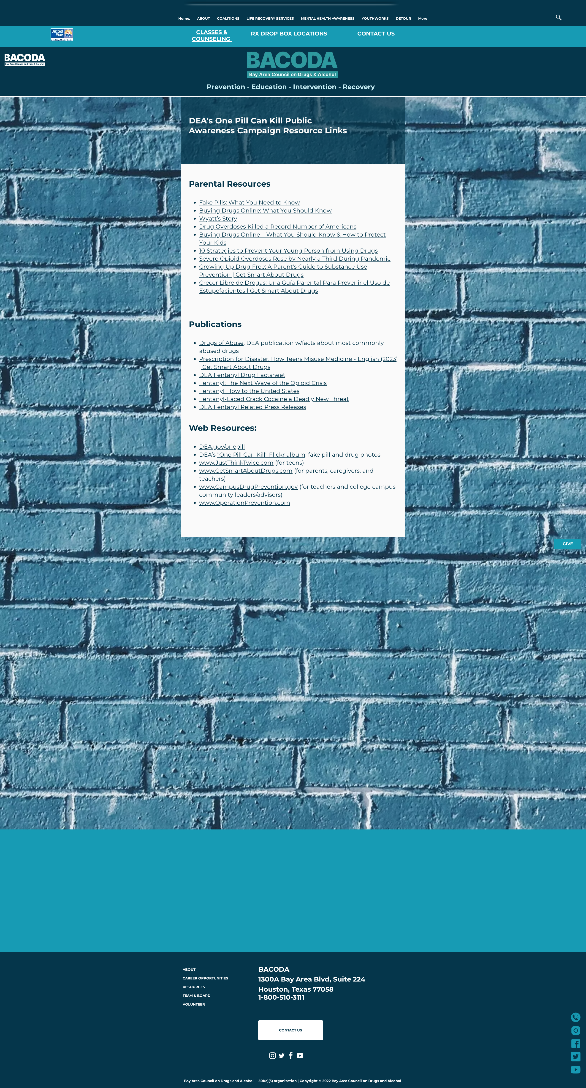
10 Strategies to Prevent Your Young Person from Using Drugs (288, 250)
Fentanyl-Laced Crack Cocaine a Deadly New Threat (274, 398)
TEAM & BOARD (196, 995)
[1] (575, 1030)
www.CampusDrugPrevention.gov (248, 486)
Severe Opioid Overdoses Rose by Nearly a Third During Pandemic (295, 258)
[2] (575, 1043)
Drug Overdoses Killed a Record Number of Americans (277, 226)
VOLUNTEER (194, 1004)
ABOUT (189, 969)
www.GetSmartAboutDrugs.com (246, 470)
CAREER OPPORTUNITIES (205, 978)
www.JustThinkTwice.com (236, 462)
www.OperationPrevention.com (244, 502)
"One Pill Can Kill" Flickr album (261, 454)
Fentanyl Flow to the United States (249, 390)
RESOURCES (194, 987)
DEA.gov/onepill (222, 446)
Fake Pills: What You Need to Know (249, 202)
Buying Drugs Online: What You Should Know (265, 210)
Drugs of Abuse (221, 342)
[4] (575, 1056)
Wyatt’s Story (218, 218)
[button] (203, 18)
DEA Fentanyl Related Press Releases (252, 407)
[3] (575, 1069)
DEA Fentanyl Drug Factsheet (242, 374)
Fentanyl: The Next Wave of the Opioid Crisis (263, 382)
